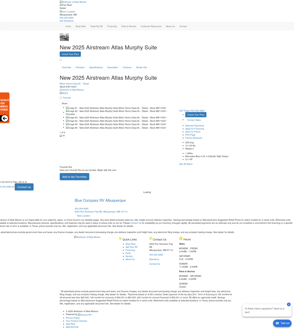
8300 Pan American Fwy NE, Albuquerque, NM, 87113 (101, 211)
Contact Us (24, 187)
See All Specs (185, 163)
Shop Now (81, 26)
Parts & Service (128, 26)
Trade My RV (96, 26)
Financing (112, 26)
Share (65, 103)
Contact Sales (194, 119)
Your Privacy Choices (76, 320)
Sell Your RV (132, 246)
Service (129, 256)
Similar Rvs (141, 67)
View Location (83, 215)
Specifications (96, 67)
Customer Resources (151, 26)
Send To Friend (192, 131)
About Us (170, 26)
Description (112, 67)
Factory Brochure (193, 137)
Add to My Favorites (74, 177)
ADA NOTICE (72, 326)
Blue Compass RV (100, 200)
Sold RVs (70, 323)
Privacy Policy (72, 317)
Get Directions (67, 20)
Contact (183, 26)
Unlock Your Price (70, 54)
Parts (128, 253)
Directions (154, 259)
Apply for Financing (194, 128)
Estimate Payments (194, 125)
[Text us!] (282, 324)
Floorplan (80, 67)
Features (127, 67)
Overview (66, 67)
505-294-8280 (67, 17)
